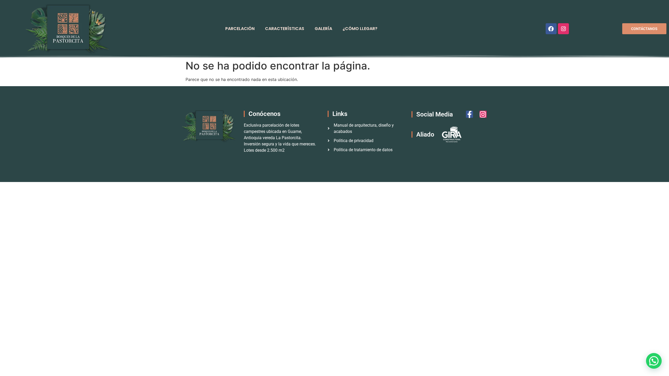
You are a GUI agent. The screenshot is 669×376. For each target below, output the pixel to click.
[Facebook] (551, 28)
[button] (654, 361)
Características (284, 29)
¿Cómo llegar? (360, 29)
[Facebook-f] (469, 114)
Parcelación (240, 29)
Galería (323, 29)
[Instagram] (563, 28)
